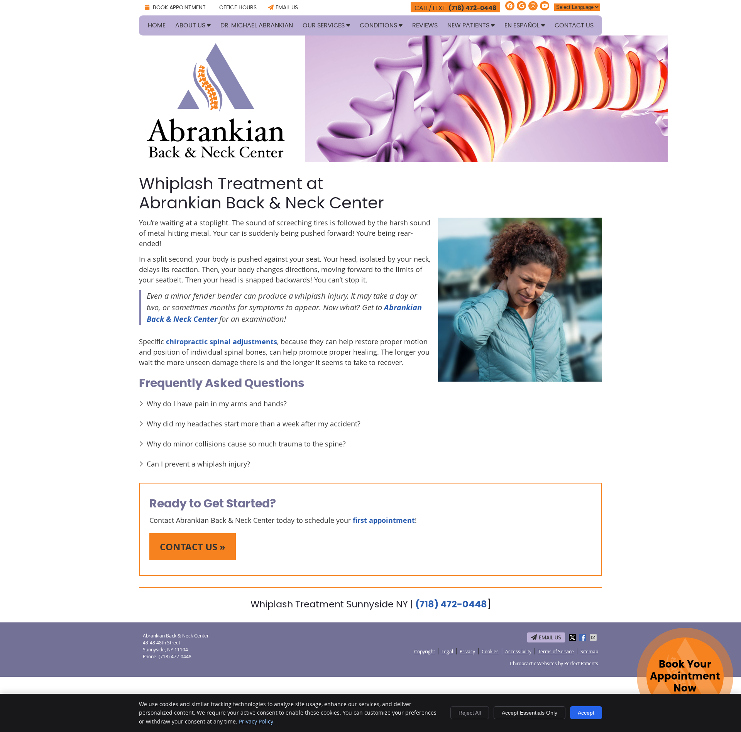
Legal (447, 651)
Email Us (287, 7)
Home (157, 25)
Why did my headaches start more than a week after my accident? (253, 423)
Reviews (425, 25)
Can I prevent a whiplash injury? (198, 463)
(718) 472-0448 (472, 8)
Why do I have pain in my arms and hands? (217, 403)
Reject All (469, 713)
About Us (191, 25)
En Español (522, 25)
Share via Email (594, 637)
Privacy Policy (256, 721)
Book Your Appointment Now (685, 676)
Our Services (324, 25)
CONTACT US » (192, 546)
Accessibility (518, 651)
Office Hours (238, 7)
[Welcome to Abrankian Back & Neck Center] (216, 154)
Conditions (379, 25)
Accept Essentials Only (529, 713)
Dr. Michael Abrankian (256, 25)
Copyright (424, 651)
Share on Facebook (583, 637)
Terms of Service (556, 651)
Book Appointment (178, 7)
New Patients (469, 25)
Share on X (573, 637)
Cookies (490, 651)
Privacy (467, 651)
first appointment (384, 520)
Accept (586, 713)
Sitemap (589, 651)
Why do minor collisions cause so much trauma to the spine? (246, 443)
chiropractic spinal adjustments (221, 342)
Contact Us (574, 25)
